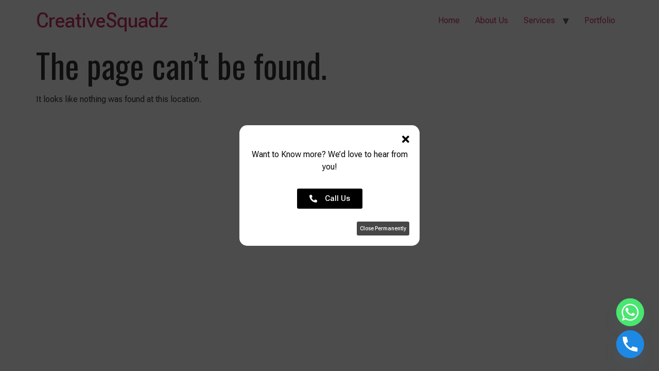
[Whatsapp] (630, 312)
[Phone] (630, 344)
